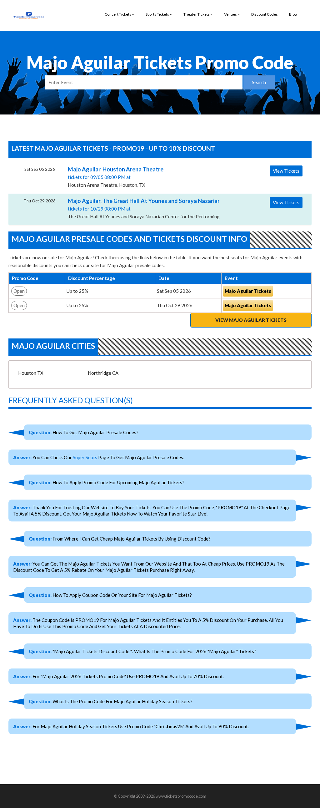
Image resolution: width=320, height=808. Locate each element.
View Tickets (286, 171)
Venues (231, 14)
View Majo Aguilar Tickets (251, 320)
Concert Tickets (118, 14)
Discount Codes (264, 14)
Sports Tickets (158, 14)
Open (19, 291)
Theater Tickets (196, 14)
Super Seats (85, 457)
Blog (293, 14)
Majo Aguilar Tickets (248, 291)
